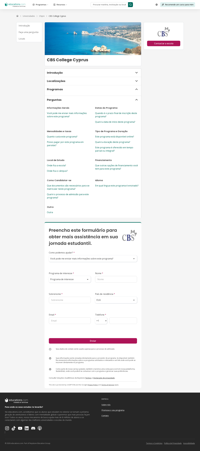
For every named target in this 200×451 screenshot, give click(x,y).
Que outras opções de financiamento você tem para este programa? (116, 167)
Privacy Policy (93, 385)
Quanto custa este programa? (62, 136)
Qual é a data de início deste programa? (115, 121)
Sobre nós (105, 404)
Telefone (100, 314)
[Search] (130, 4)
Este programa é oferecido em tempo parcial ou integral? (114, 149)
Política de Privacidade (173, 443)
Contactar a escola (163, 43)
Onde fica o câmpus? (57, 170)
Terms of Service (107, 385)
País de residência (105, 293)
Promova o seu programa (112, 410)
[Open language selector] (156, 4)
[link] (57, 16)
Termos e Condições (154, 443)
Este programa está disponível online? (114, 136)
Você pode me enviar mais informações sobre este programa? (67, 115)
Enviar (93, 340)
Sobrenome (56, 293)
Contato (105, 415)
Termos (88, 378)
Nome (99, 273)
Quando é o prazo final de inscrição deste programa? (116, 115)
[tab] (29, 25)
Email (52, 314)
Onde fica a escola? (56, 165)
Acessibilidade (189, 443)
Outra (50, 212)
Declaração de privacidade (104, 378)
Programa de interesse (61, 273)
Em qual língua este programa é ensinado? (117, 185)
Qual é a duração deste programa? (112, 142)
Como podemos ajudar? (62, 252)
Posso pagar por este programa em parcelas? (65, 144)
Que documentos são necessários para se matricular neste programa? (68, 187)
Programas (41, 4)
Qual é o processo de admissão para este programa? (68, 196)
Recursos (61, 4)
